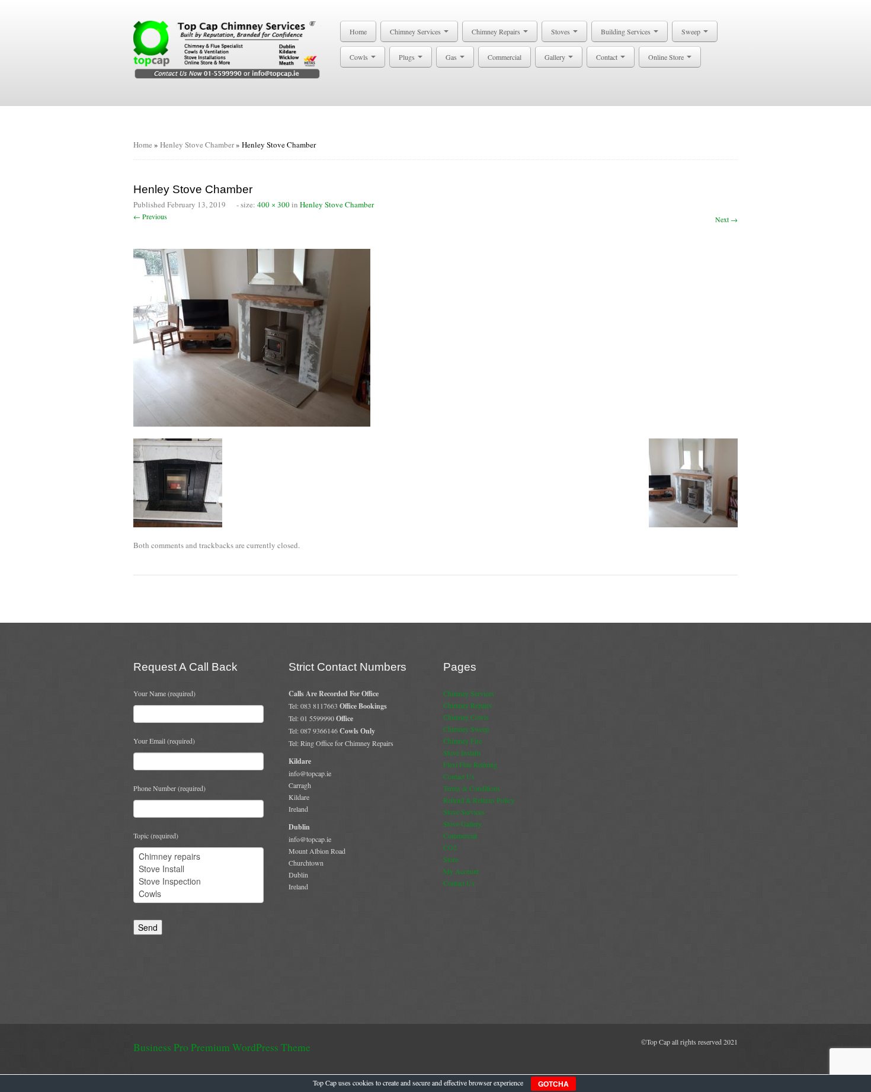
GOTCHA (553, 1083)
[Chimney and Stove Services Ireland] (229, 48)
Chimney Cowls (466, 717)
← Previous (150, 216)
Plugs (408, 57)
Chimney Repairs (497, 31)
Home (358, 31)
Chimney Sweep (466, 729)
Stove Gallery (462, 823)
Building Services (626, 31)
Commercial (504, 57)
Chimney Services (416, 31)
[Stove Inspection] (198, 881)
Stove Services (464, 811)
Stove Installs (462, 752)
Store (450, 859)
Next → (726, 219)
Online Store (667, 57)
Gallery (556, 57)
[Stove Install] (198, 869)
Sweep (691, 31)
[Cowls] (198, 894)
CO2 (450, 847)
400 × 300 (273, 204)
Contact (607, 57)
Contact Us (459, 776)
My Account (461, 871)
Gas (452, 57)
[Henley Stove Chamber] (251, 336)
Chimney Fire (462, 740)
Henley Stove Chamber (197, 144)
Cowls (360, 57)
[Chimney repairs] (198, 856)
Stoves (561, 31)
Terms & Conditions (471, 788)
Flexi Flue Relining (470, 764)
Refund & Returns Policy (478, 800)
